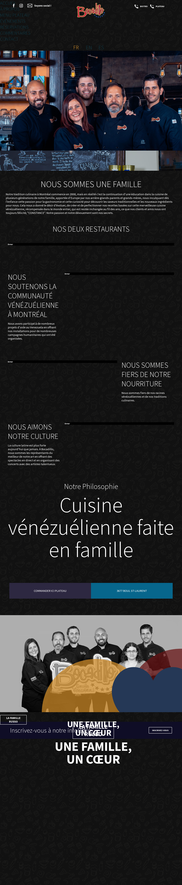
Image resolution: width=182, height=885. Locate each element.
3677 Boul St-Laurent (132, 591)
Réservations (14, 27)
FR (76, 47)
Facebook (14, 6)
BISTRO (136, 6)
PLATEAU (151, 6)
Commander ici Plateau (50, 591)
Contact (9, 39)
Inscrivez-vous (160, 730)
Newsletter (30, 6)
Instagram (21, 6)
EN (89, 47)
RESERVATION (168, 6)
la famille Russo (13, 719)
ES (101, 47)
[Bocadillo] (91, 11)
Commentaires (15, 33)
